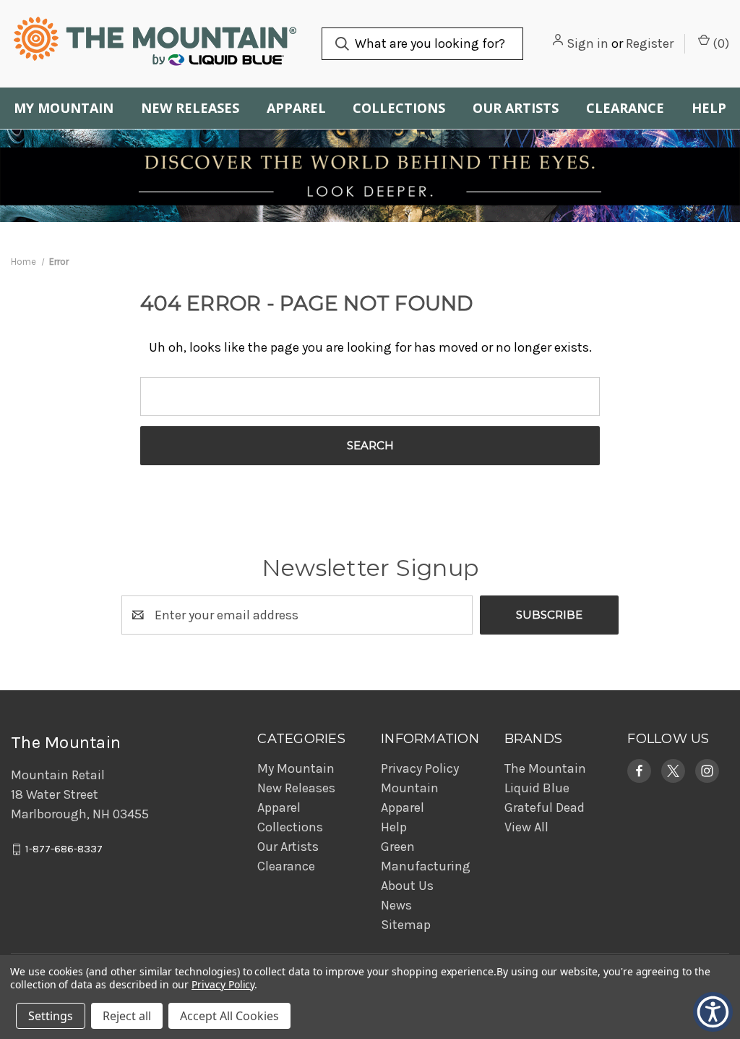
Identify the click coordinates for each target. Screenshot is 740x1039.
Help (709, 107)
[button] (639, 771)
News (396, 905)
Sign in (587, 43)
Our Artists (516, 107)
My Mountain (63, 107)
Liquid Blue (536, 788)
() (719, 43)
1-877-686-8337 (64, 849)
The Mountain (545, 768)
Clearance (625, 107)
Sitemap (406, 925)
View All (526, 827)
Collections (399, 107)
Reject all (127, 1016)
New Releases (190, 107)
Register (650, 43)
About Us (407, 886)
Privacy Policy (420, 768)
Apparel (296, 107)
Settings (50, 1016)
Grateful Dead (544, 807)
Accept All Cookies (229, 1016)
